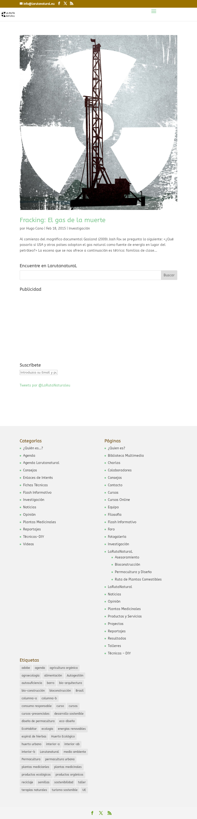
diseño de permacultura (38, 721)
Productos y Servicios (125, 616)
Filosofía (115, 515)
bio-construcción (33, 690)
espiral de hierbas (34, 736)
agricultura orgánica (64, 668)
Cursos (113, 493)
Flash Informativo (37, 493)
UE (84, 790)
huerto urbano (31, 744)
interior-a (53, 744)
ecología (47, 728)
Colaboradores (120, 470)
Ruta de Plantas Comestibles (138, 579)
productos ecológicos (36, 774)
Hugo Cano (34, 228)
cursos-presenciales (35, 713)
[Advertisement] (56, 324)
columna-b (49, 698)
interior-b (28, 752)
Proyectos (115, 624)
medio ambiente (75, 752)
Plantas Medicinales (39, 522)
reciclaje (27, 782)
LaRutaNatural (120, 587)
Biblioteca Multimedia (126, 456)
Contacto (115, 485)
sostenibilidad (63, 782)
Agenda (29, 456)
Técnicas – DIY (119, 653)
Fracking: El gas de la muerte (62, 220)
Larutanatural (49, 752)
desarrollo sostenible (69, 713)
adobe (26, 668)
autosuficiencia (32, 683)
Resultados (117, 638)
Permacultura (31, 759)
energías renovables (72, 728)
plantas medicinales (68, 767)
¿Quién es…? (33, 448)
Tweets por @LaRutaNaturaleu (45, 385)
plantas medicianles (35, 767)
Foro (111, 529)
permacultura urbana (59, 759)
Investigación (79, 228)
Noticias (29, 507)
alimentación (53, 675)
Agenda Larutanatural (41, 463)
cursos (73, 706)
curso (60, 706)
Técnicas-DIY (33, 537)
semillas (43, 782)
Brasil (80, 690)
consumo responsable (37, 706)
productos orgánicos (69, 774)
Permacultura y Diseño (133, 572)
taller (82, 782)
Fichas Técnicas (35, 485)
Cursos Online (119, 500)
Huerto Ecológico (63, 736)
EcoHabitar (29, 728)
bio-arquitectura (70, 683)
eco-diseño (67, 721)
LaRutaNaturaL (120, 552)
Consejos (30, 470)
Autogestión (75, 675)
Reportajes (32, 529)
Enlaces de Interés (38, 478)
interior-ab (72, 744)
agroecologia (30, 675)
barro (50, 683)
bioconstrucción (60, 690)
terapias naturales (34, 790)
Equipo (113, 507)
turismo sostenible (65, 790)
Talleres (114, 646)
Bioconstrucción (127, 565)
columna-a (29, 698)
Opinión (29, 515)
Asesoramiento (127, 557)
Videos (28, 544)
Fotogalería (117, 537)
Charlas (114, 463)
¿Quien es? (116, 448)
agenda (40, 668)
